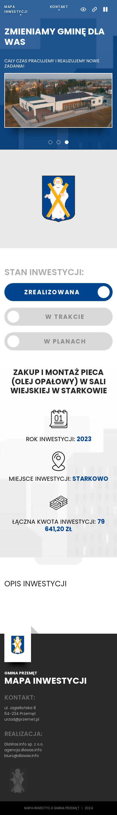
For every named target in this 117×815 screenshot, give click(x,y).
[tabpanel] (58, 77)
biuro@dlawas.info (21, 755)
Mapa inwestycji (15, 9)
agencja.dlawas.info (23, 750)
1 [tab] (50, 142)
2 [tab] (58, 142)
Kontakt (59, 6)
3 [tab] (67, 142)
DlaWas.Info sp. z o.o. (24, 744)
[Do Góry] (106, 803)
